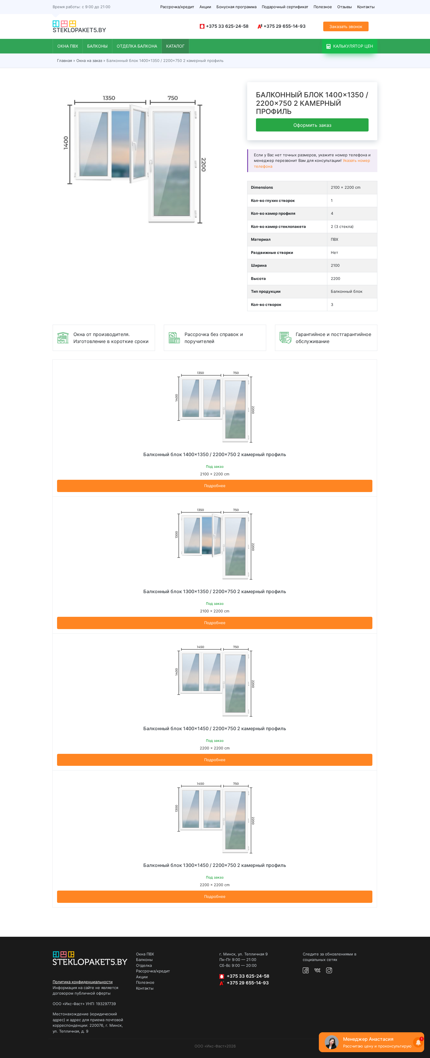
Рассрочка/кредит (177, 6)
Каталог (175, 46)
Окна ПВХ (67, 46)
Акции (205, 6)
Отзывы (344, 6)
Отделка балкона (137, 46)
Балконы (97, 46)
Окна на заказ (89, 60)
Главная (64, 60)
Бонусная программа (236, 6)
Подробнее (215, 485)
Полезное (323, 6)
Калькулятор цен (352, 46)
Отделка (144, 965)
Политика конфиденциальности (83, 981)
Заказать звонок (345, 26)
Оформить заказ (312, 125)
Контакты (366, 6)
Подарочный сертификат (285, 6)
